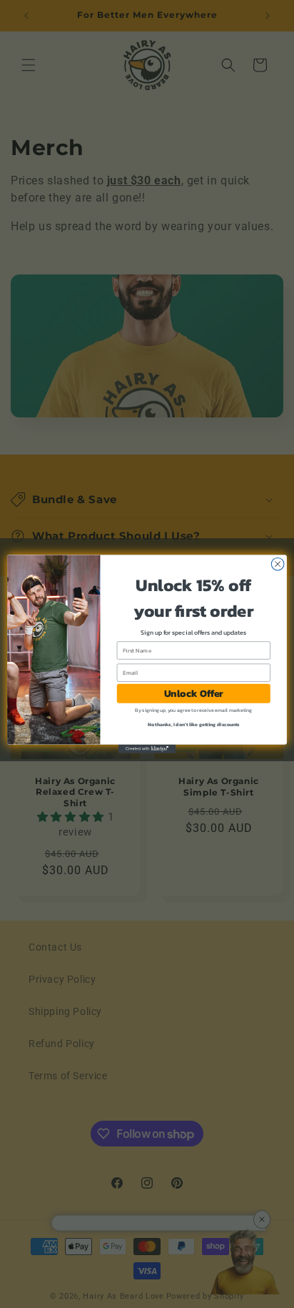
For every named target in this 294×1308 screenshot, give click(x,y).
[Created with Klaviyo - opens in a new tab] (147, 749)
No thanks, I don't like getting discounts (194, 724)
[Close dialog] (277, 564)
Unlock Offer (193, 693)
